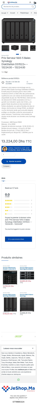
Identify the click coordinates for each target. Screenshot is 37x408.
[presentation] (35, 336)
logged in (16, 229)
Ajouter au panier (15, 161)
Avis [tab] (3, 178)
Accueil (3, 13)
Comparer (30, 83)
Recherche (32, 6)
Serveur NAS (5, 55)
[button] (34, 20)
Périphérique (24, 13)
